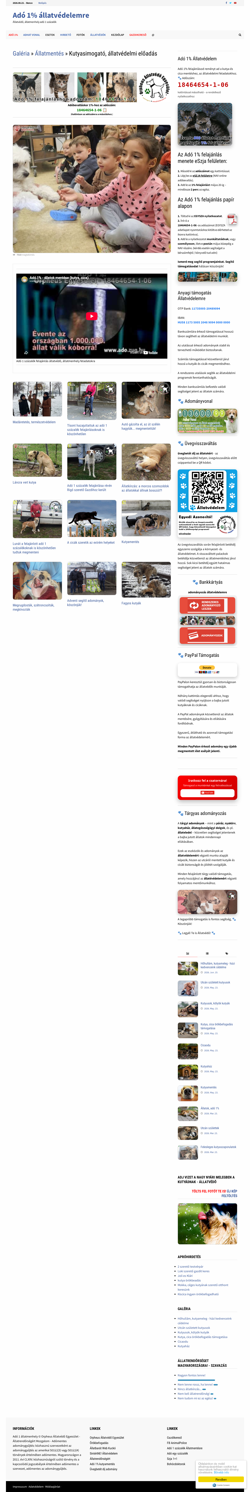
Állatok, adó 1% (210, 1108)
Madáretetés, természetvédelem (34, 422)
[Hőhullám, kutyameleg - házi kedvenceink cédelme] (188, 964)
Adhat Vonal (31, 34)
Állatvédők (98, 34)
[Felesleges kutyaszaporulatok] (188, 1147)
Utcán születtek (210, 1128)
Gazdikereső (174, 1437)
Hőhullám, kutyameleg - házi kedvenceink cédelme (218, 965)
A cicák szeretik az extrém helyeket (91, 542)
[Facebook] (227, 3)
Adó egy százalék (177, 1453)
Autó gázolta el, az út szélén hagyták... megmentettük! (141, 426)
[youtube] (235, 3)
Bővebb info (221, 1472)
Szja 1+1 (172, 1458)
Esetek (50, 34)
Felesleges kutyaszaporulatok (218, 1147)
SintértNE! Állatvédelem (104, 1453)
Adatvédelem (36, 1486)
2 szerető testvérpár (190, 1266)
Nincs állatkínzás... (190, 1389)
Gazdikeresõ (137, 34)
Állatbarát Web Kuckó (103, 1448)
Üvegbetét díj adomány (103, 1469)
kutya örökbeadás (189, 1280)
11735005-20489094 (206, 308)
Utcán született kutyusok (215, 982)
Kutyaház (206, 1066)
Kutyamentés (130, 542)
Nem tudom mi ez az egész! (196, 1398)
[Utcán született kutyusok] (188, 983)
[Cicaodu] (188, 1046)
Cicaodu (206, 1045)
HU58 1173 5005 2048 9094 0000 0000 (204, 322)
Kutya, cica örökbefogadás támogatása (202, 1337)
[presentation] (187, 953)
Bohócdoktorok (176, 1464)
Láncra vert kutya (24, 482)
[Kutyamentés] (188, 1088)
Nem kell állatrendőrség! (194, 1394)
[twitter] (231, 3)
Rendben (221, 1479)
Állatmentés (49, 53)
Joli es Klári (185, 1276)
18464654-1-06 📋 (92, 110)
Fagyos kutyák (131, 603)
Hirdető (65, 34)
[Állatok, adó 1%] (188, 1109)
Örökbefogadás (99, 1443)
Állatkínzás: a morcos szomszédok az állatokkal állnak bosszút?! (145, 488)
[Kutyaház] (188, 1067)
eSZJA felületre (202, 176)
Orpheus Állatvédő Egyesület (107, 1437)
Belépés (42, 2)
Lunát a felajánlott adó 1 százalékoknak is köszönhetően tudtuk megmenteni (34, 548)
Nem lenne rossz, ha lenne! (195, 1384)
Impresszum (20, 1486)
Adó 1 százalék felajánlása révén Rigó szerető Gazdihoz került (89, 488)
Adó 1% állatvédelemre (51, 15)
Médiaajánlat (52, 1486)
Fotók (81, 34)
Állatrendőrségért (100, 1458)
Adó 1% (13, 34)
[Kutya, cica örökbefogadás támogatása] (188, 1025)
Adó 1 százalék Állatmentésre (184, 1448)
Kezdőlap (117, 34)
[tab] (187, 953)
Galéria (21, 53)
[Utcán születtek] (188, 1128)
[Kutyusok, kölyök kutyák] (188, 1004)
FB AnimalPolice (177, 1443)
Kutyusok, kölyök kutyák (215, 1003)
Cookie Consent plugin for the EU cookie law (221, 1485)
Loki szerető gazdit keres (194, 1271)
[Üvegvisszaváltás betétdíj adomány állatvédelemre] (207, 503)
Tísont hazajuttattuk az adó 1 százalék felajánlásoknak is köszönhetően (87, 429)
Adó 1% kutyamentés (102, 1464)
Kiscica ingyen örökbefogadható (198, 1294)
